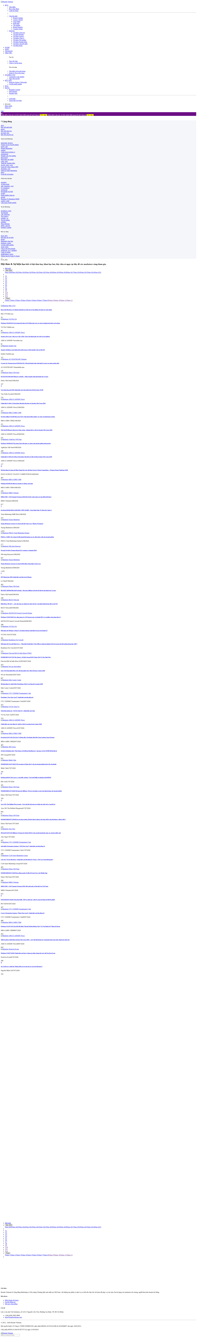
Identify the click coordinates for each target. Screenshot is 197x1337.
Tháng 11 (63, 300)
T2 (6, 278)
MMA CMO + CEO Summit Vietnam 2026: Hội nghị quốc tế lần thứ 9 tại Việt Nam (24, 886)
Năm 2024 (22, 272)
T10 (6, 293)
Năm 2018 (63, 272)
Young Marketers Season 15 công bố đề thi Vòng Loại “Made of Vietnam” (22, 523)
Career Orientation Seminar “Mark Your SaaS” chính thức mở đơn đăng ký (23, 913)
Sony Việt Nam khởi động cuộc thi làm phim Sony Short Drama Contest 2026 (23, 670)
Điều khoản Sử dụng (11, 1300)
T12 (6, 296)
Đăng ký (8, 108)
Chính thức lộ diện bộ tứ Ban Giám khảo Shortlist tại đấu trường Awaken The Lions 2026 (26, 457)
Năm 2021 (42, 272)
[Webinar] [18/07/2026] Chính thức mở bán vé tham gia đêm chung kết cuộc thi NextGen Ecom (28, 953)
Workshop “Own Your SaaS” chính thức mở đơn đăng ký (17, 697)
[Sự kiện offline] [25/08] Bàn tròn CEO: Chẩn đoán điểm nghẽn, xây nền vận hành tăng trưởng (28, 416)
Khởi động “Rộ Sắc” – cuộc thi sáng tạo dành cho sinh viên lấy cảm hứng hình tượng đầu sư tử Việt (29, 604)
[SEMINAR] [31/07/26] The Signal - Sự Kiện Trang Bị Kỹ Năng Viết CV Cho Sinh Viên (26, 657)
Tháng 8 (45, 300)
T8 (6, 289)
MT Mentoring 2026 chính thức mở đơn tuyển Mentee (16, 577)
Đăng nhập (8, 106)
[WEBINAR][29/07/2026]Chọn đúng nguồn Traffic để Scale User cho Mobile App (24, 873)
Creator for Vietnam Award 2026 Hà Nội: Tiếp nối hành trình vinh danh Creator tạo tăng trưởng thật (30, 363)
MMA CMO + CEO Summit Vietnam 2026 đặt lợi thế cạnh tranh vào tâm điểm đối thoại (26, 497)
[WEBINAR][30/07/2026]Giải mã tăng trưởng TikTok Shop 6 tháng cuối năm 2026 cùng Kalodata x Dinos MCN (33, 819)
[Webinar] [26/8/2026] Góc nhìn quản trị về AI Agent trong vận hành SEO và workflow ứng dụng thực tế (31, 617)
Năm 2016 (77, 272)
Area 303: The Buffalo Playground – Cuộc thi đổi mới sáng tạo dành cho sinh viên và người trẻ (28, 804)
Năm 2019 (56, 272)
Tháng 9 (51, 300)
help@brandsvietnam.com (13, 1317)
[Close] (1, 113)
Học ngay (43, 115)
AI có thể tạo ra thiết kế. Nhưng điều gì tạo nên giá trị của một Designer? (21, 966)
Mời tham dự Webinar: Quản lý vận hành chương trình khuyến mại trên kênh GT (24, 630)
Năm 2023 (29, 272)
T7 (6, 287)
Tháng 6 (35, 300)
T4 (6, 281)
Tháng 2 (13, 300)
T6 (6, 285)
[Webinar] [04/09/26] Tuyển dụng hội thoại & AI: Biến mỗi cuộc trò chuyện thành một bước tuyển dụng (30, 323)
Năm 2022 (35, 272)
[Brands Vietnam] (7, 2)
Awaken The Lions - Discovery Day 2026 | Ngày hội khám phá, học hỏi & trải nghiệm (25, 336)
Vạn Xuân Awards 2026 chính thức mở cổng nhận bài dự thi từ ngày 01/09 (22, 390)
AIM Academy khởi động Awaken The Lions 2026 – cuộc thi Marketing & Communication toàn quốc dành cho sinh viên (35, 939)
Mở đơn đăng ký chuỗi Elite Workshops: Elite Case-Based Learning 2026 (22, 684)
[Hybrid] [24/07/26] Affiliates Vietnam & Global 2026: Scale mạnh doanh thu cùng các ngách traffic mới (31, 833)
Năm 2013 (97, 272)
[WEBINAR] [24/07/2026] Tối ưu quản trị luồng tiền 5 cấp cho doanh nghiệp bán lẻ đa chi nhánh (28, 764)
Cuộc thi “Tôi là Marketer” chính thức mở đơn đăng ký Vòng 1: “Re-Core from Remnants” (27, 859)
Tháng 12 (69, 300)
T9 (6, 291)
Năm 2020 (49, 272)
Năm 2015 (84, 272)
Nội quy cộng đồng (11, 1304)
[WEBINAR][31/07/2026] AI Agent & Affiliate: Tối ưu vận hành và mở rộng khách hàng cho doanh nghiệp (31, 791)
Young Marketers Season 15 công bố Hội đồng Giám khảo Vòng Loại (21, 563)
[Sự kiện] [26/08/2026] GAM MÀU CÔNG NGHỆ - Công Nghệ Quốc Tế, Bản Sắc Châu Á (26, 510)
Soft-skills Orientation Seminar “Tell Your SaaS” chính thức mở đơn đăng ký (23, 846)
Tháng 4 (24, 300)
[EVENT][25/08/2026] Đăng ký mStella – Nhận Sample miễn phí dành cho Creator (24, 376)
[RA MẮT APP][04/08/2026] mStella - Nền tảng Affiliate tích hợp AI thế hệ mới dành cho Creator (28, 590)
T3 (6, 280)
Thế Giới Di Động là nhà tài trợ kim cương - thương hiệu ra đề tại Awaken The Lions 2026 (26, 430)
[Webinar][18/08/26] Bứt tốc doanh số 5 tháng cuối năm (17, 483)
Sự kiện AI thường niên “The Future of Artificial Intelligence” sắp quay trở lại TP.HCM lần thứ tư (29, 751)
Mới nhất (8, 268)
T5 (6, 283)
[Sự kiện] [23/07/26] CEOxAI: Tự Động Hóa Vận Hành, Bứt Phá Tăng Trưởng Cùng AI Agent (27, 737)
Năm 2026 (9, 270)
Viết (2, 111)
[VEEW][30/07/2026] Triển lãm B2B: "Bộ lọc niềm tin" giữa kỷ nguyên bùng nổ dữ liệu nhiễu (28, 899)
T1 (6, 276)
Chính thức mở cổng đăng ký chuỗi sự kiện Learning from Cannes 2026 (21, 724)
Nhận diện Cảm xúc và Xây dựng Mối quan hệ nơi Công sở (23, 115)
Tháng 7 (40, 300)
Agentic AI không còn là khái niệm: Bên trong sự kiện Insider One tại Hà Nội (23, 350)
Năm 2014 (90, 272)
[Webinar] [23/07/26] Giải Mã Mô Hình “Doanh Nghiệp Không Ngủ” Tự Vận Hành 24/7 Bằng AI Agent (30, 926)
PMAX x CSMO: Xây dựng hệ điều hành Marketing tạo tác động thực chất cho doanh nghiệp (27, 537)
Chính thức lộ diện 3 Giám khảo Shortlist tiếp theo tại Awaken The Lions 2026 (23, 403)
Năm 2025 (15, 272)
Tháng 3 (18, 300)
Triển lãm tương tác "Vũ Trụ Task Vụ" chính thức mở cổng (18, 711)
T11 (6, 294)
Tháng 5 (29, 300)
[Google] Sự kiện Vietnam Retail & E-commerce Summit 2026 (19, 550)
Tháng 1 (7, 300)
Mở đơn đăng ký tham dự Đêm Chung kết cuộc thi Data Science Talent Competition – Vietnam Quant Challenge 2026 (34, 470)
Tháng (7, 298)
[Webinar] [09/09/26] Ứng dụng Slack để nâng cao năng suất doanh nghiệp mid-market (26, 443)
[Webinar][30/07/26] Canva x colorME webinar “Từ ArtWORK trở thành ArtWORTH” (26, 777)
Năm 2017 (70, 272)
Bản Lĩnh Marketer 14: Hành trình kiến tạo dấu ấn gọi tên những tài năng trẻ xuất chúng (26, 309)
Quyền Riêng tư (10, 1302)
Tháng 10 (57, 300)
